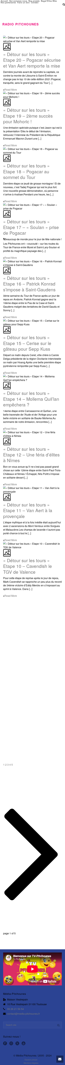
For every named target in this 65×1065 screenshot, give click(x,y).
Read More (10, 89)
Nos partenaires (8, 2)
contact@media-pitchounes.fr (23, 1013)
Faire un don (23, 2)
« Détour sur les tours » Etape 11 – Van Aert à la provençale (27, 510)
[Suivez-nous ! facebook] (5, 1043)
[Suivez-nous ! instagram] (11, 1043)
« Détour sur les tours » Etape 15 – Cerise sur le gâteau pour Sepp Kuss (27, 343)
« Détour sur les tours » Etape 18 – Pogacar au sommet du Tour (26, 171)
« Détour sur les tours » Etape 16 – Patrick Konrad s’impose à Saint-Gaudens (29, 284)
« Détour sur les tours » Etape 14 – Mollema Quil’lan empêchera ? (31, 399)
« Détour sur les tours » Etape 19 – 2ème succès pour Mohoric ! (28, 116)
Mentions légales (31, 1063)
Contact (34, 2)
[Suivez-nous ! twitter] (17, 1043)
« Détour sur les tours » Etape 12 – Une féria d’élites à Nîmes (31, 455)
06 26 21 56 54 (15, 1009)
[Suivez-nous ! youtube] (23, 1043)
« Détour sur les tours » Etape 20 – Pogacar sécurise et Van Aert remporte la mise (32, 60)
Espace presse (31, 1059)
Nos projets (34, 1)
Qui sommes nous (18, 1)
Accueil (4, 1)
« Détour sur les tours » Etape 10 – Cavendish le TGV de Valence (27, 566)
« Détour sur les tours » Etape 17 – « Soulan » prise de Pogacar (31, 227)
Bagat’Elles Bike (49, 1)
